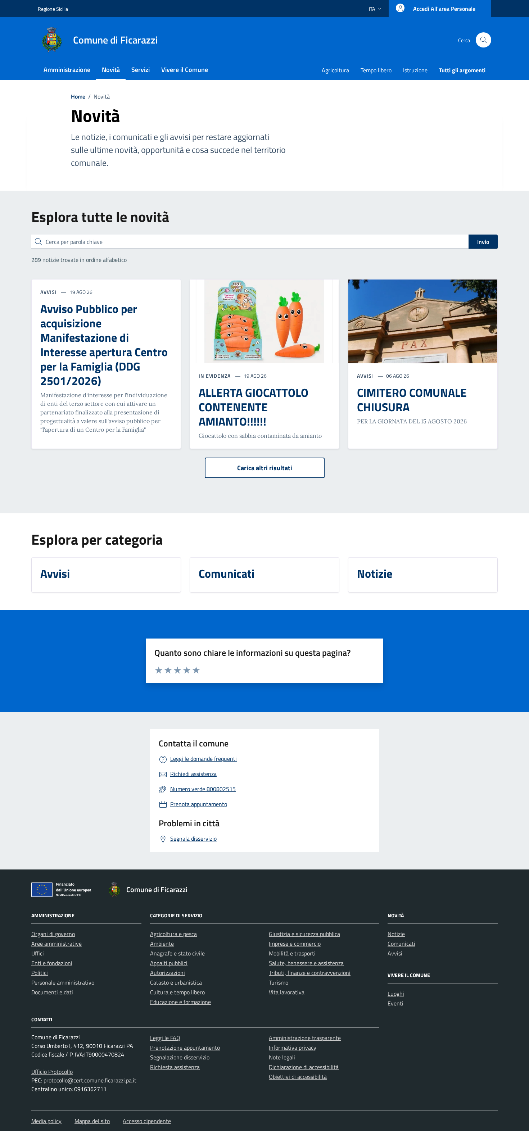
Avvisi (395, 953)
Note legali (282, 1057)
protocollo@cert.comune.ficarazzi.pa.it (90, 1080)
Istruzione (415, 70)
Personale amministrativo (62, 982)
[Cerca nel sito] (483, 40)
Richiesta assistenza (175, 1067)
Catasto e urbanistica (176, 982)
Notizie (396, 934)
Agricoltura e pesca (173, 934)
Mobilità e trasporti (292, 953)
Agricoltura (335, 70)
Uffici (37, 953)
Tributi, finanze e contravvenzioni (310, 972)
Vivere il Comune (184, 69)
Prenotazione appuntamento (185, 1047)
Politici (39, 972)
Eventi (395, 1003)
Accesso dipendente (147, 1121)
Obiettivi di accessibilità (298, 1076)
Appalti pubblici (168, 963)
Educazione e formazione (180, 1002)
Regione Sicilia (53, 9)
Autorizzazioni (167, 972)
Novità (111, 69)
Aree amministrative (56, 943)
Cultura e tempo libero (177, 992)
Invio (483, 241)
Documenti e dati (52, 992)
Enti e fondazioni (51, 963)
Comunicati (401, 943)
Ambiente (162, 943)
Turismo (278, 982)
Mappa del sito (92, 1121)
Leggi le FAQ (165, 1038)
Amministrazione (67, 69)
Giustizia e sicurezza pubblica (304, 934)
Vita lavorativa (286, 992)
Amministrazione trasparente (305, 1038)
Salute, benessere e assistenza (306, 963)
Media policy (46, 1121)
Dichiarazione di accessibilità (304, 1067)
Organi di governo (53, 934)
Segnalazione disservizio (179, 1057)
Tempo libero (376, 70)
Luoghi (396, 993)
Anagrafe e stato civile (177, 953)
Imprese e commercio (295, 943)
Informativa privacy (292, 1047)
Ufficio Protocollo (52, 1071)
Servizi (140, 69)
